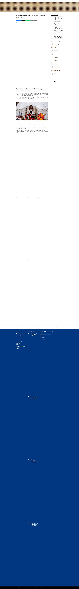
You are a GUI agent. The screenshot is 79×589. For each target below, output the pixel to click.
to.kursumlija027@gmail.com (21, 341)
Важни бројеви (43, 339)
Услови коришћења (43, 342)
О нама (41, 335)
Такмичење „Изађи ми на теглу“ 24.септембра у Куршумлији (54, 328)
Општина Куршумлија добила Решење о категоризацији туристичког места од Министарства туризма (30, 328)
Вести (41, 333)
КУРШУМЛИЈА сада (57, 81)
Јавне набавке (42, 337)
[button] (18, 20)
